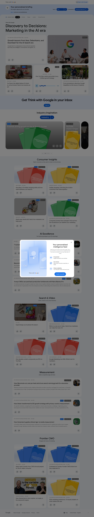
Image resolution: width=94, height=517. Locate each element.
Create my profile (60, 274)
